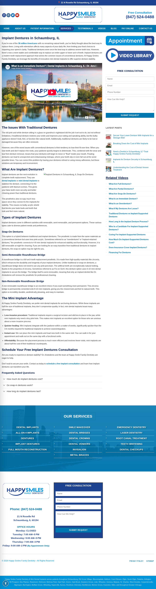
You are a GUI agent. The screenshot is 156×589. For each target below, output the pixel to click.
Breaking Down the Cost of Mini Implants (130, 143)
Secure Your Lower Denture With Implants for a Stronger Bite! (133, 136)
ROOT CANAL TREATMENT (131, 438)
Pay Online (128, 28)
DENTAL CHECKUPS (131, 449)
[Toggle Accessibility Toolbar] (5, 583)
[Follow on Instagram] (8, 15)
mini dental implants (28, 181)
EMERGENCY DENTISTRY (131, 427)
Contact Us (145, 28)
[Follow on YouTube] (17, 15)
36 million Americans (27, 43)
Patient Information (42, 28)
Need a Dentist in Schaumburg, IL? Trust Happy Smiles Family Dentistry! (130, 152)
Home (7, 28)
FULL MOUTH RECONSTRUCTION (27, 449)
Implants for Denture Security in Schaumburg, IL (132, 160)
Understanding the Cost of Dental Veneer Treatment (131, 168)
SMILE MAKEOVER (79, 427)
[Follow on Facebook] (4, 15)
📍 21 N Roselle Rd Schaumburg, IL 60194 (78, 2)
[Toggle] (4, 379)
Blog (114, 28)
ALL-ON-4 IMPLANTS (27, 432)
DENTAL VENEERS (79, 444)
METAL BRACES (79, 455)
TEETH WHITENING (131, 444)
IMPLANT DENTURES (27, 444)
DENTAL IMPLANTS (27, 427)
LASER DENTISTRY (131, 432)
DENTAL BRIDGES (79, 432)
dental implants (9, 181)
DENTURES (27, 438)
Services (66, 28)
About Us (20, 28)
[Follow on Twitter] (13, 15)
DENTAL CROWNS (79, 438)
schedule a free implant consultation (63, 364)
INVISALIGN (79, 449)
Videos (102, 28)
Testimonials (85, 28)
